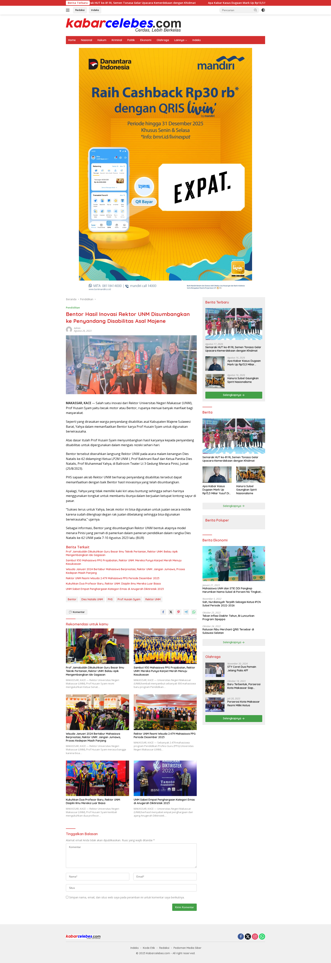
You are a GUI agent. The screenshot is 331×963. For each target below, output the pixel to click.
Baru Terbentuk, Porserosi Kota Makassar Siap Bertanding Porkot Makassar (244, 686)
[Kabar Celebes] (123, 25)
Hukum (101, 40)
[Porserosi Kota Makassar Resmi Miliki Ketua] (214, 704)
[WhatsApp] (262, 936)
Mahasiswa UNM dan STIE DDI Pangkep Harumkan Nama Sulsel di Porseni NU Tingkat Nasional (231, 590)
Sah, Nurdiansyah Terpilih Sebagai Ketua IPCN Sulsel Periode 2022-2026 (231, 603)
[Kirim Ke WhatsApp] (194, 612)
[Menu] (68, 10)
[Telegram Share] (186, 612)
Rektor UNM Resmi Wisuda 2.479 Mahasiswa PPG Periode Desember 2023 (112, 578)
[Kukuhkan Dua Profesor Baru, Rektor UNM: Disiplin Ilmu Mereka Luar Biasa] (97, 778)
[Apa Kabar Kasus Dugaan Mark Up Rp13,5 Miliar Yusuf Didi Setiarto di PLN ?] (214, 364)
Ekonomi (145, 40)
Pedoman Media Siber (188, 948)
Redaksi (80, 10)
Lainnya (179, 40)
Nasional (86, 40)
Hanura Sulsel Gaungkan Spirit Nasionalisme (243, 380)
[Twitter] (248, 936)
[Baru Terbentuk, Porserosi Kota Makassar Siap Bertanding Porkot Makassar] (214, 687)
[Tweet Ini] (171, 612)
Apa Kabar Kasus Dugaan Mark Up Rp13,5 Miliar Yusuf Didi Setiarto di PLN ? (212, 3)
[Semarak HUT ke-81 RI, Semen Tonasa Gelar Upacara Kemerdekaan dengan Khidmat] (233, 324)
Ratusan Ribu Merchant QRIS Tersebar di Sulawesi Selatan (228, 631)
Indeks (95, 10)
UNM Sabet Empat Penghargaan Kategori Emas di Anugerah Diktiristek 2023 (115, 589)
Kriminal (117, 40)
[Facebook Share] (163, 612)
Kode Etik (149, 948)
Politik (131, 40)
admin (77, 328)
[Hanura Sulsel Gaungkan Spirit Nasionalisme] (214, 381)
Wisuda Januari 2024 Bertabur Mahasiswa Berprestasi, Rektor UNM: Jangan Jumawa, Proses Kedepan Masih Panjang (125, 570)
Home (72, 40)
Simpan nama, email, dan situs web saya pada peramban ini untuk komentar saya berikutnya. (126, 897)
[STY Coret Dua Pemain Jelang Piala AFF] (214, 670)
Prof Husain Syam (129, 599)
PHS (110, 599)
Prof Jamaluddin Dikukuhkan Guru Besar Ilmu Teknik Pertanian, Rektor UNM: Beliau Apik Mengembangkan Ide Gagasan (122, 553)
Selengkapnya (232, 395)
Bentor (72, 599)
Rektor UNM (153, 599)
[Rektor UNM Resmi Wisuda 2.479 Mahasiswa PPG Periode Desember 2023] (165, 712)
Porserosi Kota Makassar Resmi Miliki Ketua (243, 703)
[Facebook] (241, 936)
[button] (255, 10)
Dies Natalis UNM (92, 599)
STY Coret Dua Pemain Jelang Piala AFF (241, 668)
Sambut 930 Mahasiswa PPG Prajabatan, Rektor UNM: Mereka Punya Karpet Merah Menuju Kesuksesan (124, 562)
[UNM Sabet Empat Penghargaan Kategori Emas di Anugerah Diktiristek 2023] (165, 778)
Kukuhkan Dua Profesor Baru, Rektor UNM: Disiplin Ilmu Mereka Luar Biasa (113, 583)
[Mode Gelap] (263, 10)
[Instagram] (255, 936)
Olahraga (163, 40)
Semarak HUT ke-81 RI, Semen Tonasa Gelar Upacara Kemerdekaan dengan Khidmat (92, 3)
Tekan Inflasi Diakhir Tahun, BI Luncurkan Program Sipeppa (228, 617)
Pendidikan (73, 307)
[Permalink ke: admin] (69, 329)
